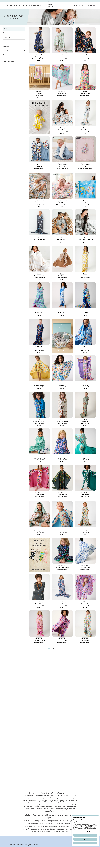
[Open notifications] (94, 5)
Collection (6, 46)
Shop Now (38, 132)
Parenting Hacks (7, 63)
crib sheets (71, 820)
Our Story (83, 5)
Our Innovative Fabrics (8, 61)
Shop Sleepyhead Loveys (38, 569)
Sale (41, 5)
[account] (88, 5)
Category (6, 50)
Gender (5, 42)
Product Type (7, 37)
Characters (6, 55)
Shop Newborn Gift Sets (61, 350)
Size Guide (6, 59)
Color (5, 33)
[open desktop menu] (3, 5)
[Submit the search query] (4, 28)
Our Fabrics (77, 5)
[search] (91, 5)
